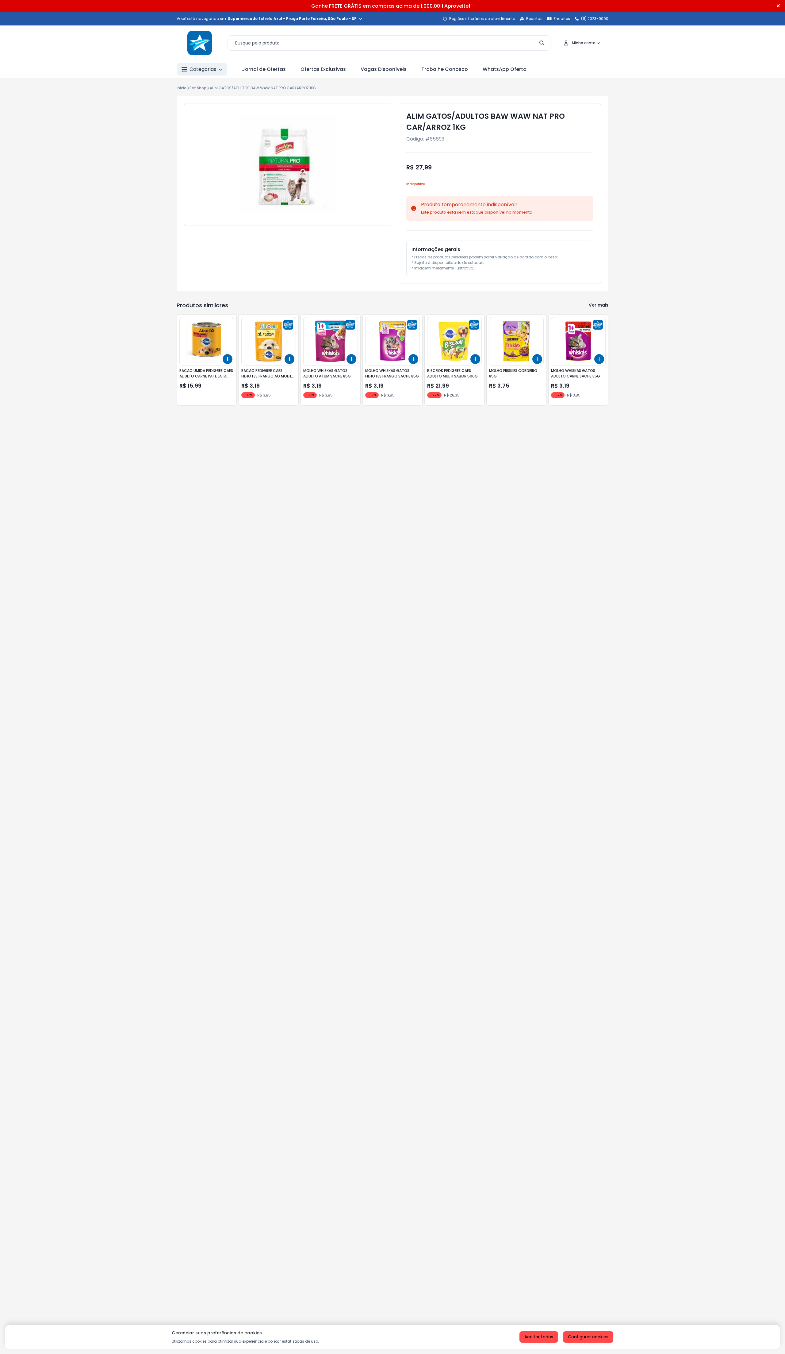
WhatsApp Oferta (505, 69)
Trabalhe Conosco (444, 69)
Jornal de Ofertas (264, 69)
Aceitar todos (538, 1337)
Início (181, 88)
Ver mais (598, 305)
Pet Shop (198, 88)
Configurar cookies (588, 1337)
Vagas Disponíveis (384, 69)
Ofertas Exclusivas (323, 69)
